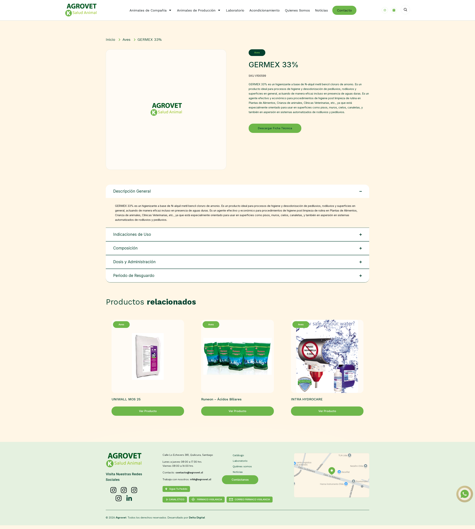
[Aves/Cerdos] (134, 490)
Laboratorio (235, 10)
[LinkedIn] (129, 498)
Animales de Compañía (148, 10)
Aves (257, 52)
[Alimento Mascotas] (124, 490)
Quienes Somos (297, 10)
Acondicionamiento (264, 10)
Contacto (344, 10)
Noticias (321, 10)
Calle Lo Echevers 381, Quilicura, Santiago (188, 455)
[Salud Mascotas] (113, 490)
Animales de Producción (196, 10)
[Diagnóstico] (119, 498)
